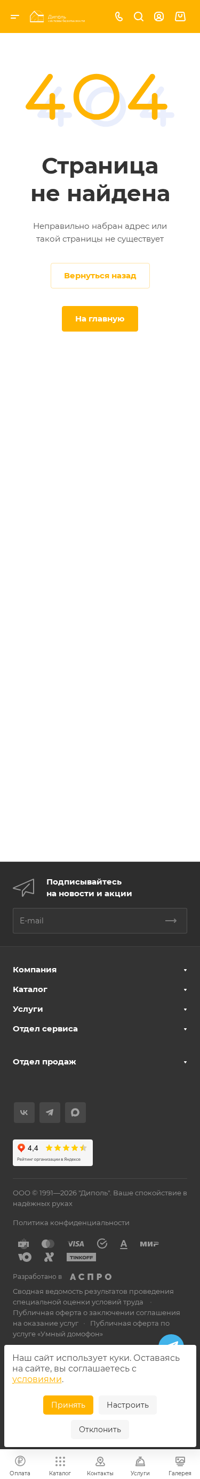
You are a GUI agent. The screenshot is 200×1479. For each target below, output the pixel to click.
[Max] (75, 1112)
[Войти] (159, 17)
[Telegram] (49, 1112)
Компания (35, 969)
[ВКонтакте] (24, 1112)
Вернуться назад (100, 275)
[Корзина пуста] (180, 17)
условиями (37, 1379)
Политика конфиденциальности (71, 1222)
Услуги (28, 1009)
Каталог (30, 989)
